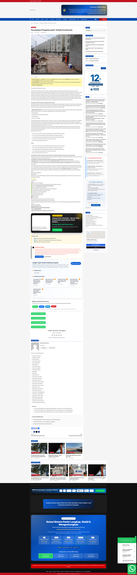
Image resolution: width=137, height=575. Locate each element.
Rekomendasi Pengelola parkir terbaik (43, 241)
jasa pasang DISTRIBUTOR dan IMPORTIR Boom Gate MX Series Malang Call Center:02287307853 (53, 410)
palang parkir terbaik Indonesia (38, 400)
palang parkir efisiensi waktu (37, 395)
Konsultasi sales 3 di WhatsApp (38, 326)
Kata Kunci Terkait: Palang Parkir (37, 353)
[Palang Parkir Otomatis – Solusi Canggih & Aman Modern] (56, 448)
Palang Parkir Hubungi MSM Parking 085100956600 (46, 238)
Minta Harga (77, 224)
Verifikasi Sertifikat (95, 205)
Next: (75, 435)
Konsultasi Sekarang (100, 490)
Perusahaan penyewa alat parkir (91, 221)
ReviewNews (72, 573)
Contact (42, 19)
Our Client (52, 19)
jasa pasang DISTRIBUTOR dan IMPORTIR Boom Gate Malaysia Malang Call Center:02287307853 (53, 411)
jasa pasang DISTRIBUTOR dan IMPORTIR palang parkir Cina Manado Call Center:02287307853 (53, 408)
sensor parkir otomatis (36, 369)
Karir (78, 19)
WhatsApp (35, 306)
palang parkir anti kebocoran (37, 388)
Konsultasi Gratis (76, 263)
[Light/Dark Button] (96, 19)
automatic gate (59, 474)
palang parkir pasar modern (37, 383)
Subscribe (104, 19)
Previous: (38, 435)
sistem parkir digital (36, 362)
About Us (37, 19)
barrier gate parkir (35, 359)
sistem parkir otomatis (36, 361)
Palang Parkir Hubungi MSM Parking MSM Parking (94, 225)
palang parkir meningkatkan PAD (38, 392)
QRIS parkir (34, 373)
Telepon (96, 247)
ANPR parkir (34, 371)
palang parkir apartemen (36, 380)
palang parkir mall (35, 374)
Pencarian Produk (89, 65)
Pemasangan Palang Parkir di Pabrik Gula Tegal (42, 423)
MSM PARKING (35, 109)
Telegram (48, 306)
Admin (32, 32)
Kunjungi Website (47, 256)
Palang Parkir (33, 27)
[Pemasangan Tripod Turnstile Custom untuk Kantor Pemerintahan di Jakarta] (59, 470)
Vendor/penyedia (72, 19)
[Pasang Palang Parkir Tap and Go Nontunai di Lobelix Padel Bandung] (39, 448)
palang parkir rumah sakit (37, 376)
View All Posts (52, 347)
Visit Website (43, 347)
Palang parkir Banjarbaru (94, 58)
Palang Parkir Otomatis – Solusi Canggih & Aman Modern (44, 421)
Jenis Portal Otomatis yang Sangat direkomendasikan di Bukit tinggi (48, 240)
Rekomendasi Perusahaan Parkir (91, 218)
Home (33, 19)
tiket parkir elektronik (36, 368)
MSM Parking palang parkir (37, 397)
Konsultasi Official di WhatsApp (38, 318)
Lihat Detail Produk (57, 229)
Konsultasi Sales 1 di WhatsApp (38, 313)
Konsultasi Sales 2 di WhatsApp (38, 322)
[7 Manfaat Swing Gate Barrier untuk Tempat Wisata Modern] (78, 470)
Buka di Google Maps (95, 244)
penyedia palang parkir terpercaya (38, 402)
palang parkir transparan (36, 390)
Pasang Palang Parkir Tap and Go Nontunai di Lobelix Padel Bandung (46, 419)
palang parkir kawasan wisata (38, 385)
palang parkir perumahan (37, 378)
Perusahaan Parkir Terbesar (90, 222)
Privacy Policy (58, 19)
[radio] (52, 335)
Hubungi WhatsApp (39, 256)
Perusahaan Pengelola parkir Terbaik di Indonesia (94, 217)
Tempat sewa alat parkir (90, 220)
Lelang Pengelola (84, 19)
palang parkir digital (36, 357)
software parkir (44, 165)
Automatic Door (53, 474)
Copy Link (54, 306)
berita (33, 452)
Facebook (42, 306)
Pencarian (103, 68)
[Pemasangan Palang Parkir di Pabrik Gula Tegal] (74, 448)
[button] (30, 19)
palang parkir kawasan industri (38, 381)
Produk (46, 19)
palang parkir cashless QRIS (37, 393)
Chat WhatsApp (95, 249)
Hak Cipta (65, 19)
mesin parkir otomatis (36, 366)
